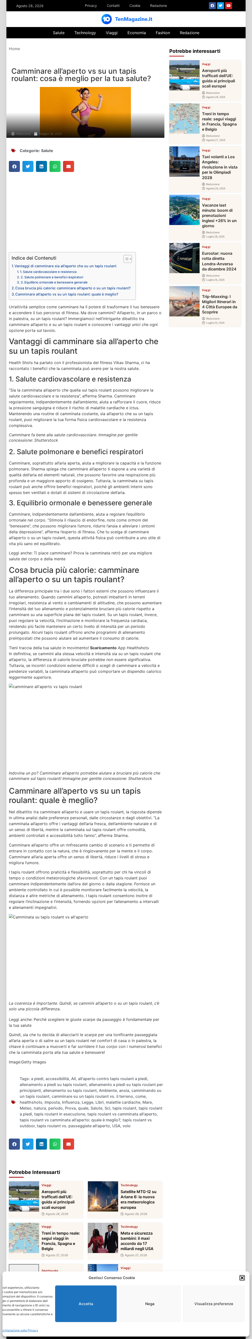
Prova (70, 1108)
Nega (150, 1303)
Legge (87, 1102)
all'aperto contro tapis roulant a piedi (112, 1078)
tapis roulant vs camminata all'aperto (122, 1114)
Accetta (86, 1303)
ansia (124, 1090)
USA (116, 1125)
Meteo (26, 1108)
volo (127, 1125)
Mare (147, 1102)
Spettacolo (50, 1270)
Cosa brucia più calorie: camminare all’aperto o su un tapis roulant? (73, 288)
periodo (55, 1108)
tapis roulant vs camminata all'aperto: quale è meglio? (70, 1119)
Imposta (52, 1102)
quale (83, 1108)
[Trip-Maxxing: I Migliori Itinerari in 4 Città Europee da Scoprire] (184, 301)
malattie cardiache (123, 1102)
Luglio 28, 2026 (215, 236)
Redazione (158, 5)
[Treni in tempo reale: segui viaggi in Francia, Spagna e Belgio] (24, 1238)
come (140, 1096)
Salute (58, 32)
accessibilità (57, 1078)
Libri (99, 1102)
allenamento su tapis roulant (70, 1090)
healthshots (31, 1102)
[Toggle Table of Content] (125, 259)
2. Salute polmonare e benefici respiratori (52, 277)
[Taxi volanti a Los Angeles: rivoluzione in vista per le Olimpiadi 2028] (184, 161)
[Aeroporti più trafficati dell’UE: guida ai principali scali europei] (24, 1196)
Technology (85, 32)
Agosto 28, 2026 (57, 1213)
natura (40, 1108)
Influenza (70, 1102)
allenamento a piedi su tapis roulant (53, 1084)
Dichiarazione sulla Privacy (19, 1330)
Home (14, 48)
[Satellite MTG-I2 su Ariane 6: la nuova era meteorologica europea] (103, 1196)
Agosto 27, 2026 (57, 1255)
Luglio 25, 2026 (215, 322)
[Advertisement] (85, 215)
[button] (242, 1277)
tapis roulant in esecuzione (59, 1114)
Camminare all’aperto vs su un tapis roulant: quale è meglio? (66, 294)
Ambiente (108, 1090)
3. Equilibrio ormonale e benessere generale (54, 282)
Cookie (134, 5)
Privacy (91, 5)
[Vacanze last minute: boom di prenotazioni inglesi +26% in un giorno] (184, 210)
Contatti (113, 5)
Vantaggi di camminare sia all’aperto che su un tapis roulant (65, 266)
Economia (136, 32)
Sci (107, 1108)
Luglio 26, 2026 (215, 279)
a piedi (37, 1078)
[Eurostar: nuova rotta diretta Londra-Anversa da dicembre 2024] (184, 258)
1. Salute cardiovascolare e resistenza (48, 272)
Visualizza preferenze (213, 1303)
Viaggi (112, 32)
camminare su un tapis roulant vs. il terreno (92, 1096)
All (73, 1078)
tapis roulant (124, 1108)
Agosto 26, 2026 (215, 188)
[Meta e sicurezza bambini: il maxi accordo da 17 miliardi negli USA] (103, 1238)
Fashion (163, 32)
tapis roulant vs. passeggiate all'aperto (73, 1125)
